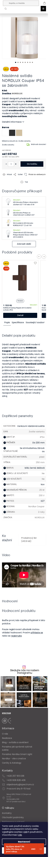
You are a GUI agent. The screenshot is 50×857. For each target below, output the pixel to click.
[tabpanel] (25, 37)
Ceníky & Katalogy (11, 762)
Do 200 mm (38, 442)
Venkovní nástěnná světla (31, 426)
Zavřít (17, 185)
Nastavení (24, 841)
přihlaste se (37, 632)
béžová (41, 467)
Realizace (7, 738)
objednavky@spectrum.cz (20, 784)
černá (33, 467)
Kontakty (7, 813)
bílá (27, 467)
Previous (39, 256)
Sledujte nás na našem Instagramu (24, 671)
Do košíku (32, 163)
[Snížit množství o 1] (6, 164)
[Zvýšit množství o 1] (15, 164)
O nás (5, 733)
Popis (7, 322)
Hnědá (20, 301)
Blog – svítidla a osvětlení (15, 742)
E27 (43, 501)
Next (44, 256)
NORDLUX (17, 93)
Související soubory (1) (37, 322)
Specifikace (18, 322)
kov (43, 484)
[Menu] (43, 8)
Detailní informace (12, 121)
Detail (20, 315)
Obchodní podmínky (13, 817)
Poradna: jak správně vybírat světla (17, 748)
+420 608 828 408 (16, 780)
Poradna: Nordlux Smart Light (17, 754)
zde (20, 834)
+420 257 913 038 (15, 775)
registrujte (16, 635)
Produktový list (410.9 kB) (29, 539)
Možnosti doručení (38, 144)
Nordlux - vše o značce (14, 758)
